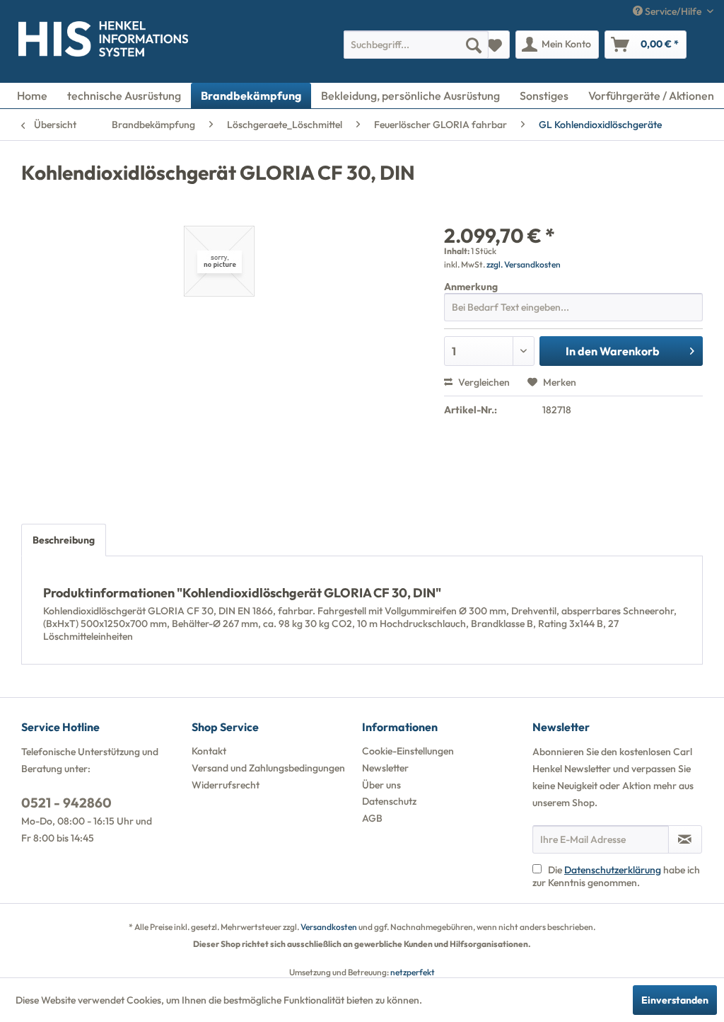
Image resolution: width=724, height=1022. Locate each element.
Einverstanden (674, 1000)
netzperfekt (412, 972)
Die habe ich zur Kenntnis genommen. (616, 876)
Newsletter (385, 768)
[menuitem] (416, 44)
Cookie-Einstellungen (408, 751)
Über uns (381, 785)
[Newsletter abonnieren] (685, 839)
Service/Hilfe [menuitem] (673, 11)
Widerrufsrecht (225, 785)
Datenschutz (389, 801)
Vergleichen (483, 382)
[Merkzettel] (494, 44)
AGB (372, 818)
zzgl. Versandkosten (523, 264)
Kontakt (209, 751)
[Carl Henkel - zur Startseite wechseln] (39, 42)
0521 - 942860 (66, 802)
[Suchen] (474, 44)
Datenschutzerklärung (612, 869)
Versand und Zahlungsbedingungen (268, 768)
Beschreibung (64, 540)
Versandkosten (328, 926)
